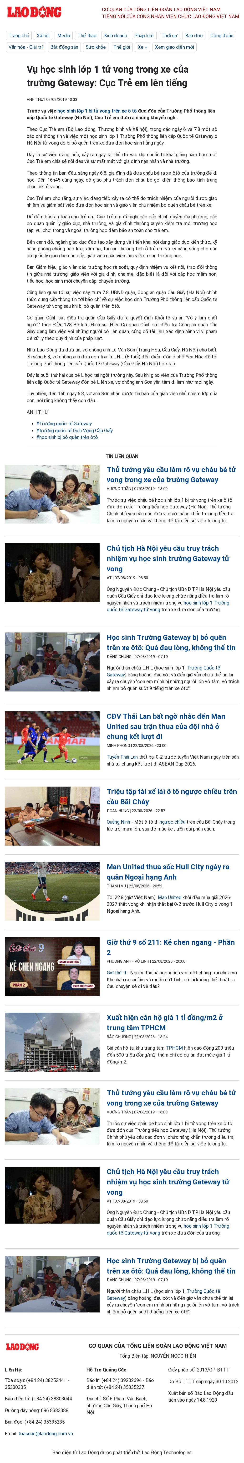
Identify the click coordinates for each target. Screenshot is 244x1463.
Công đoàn (221, 35)
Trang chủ (19, 35)
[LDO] (52, 495)
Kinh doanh (115, 35)
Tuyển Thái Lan (122, 757)
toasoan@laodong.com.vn (45, 1433)
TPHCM (174, 1048)
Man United (169, 897)
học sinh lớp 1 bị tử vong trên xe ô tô (97, 111)
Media (63, 35)
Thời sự (170, 35)
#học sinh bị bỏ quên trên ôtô (67, 437)
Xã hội (43, 35)
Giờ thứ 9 (116, 973)
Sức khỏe (96, 47)
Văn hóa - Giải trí (26, 47)
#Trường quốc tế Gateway (64, 423)
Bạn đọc (194, 35)
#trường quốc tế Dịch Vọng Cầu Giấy (74, 430)
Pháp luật (144, 35)
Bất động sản (64, 47)
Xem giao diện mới (174, 47)
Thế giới (121, 47)
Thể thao (87, 35)
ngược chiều (172, 822)
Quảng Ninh (118, 822)
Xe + (142, 47)
